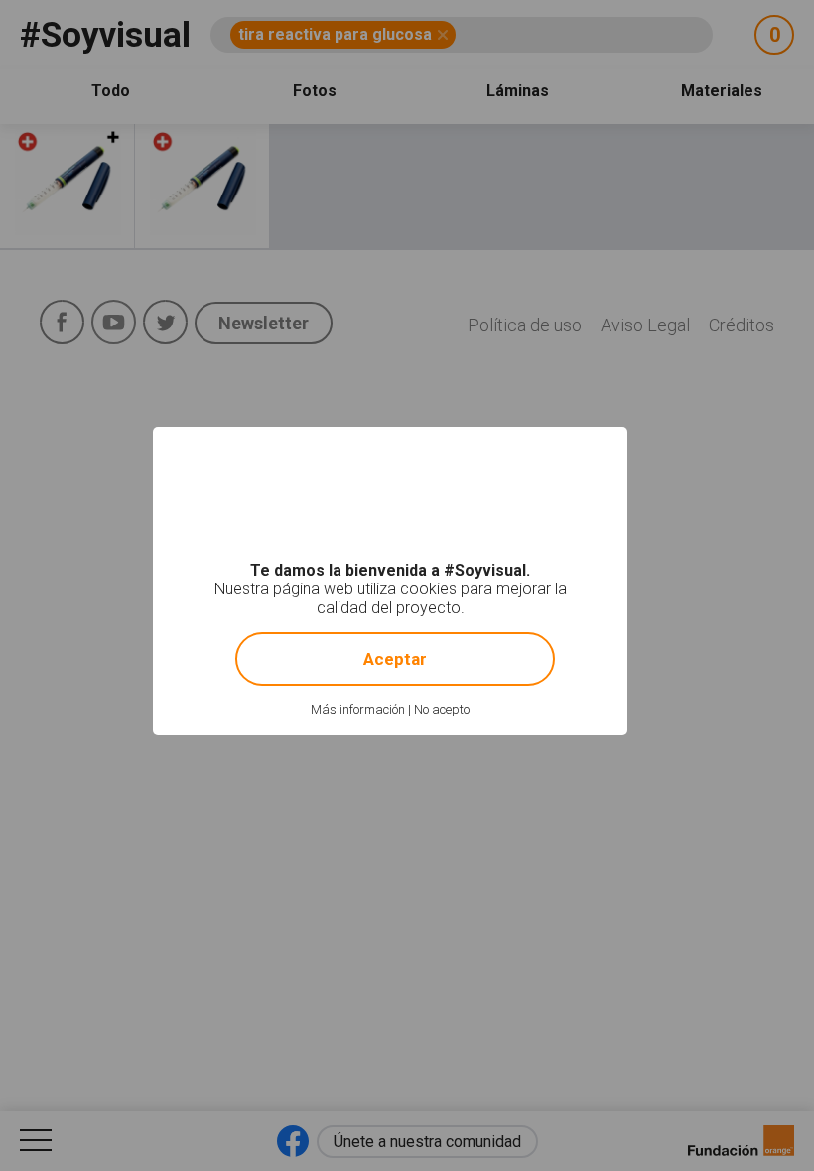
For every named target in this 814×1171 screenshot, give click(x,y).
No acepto (442, 709)
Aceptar (395, 659)
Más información (358, 709)
